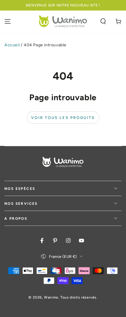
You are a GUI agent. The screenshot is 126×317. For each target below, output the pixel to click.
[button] (103, 21)
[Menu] (7, 21)
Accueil (12, 44)
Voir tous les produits (63, 117)
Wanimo (51, 297)
